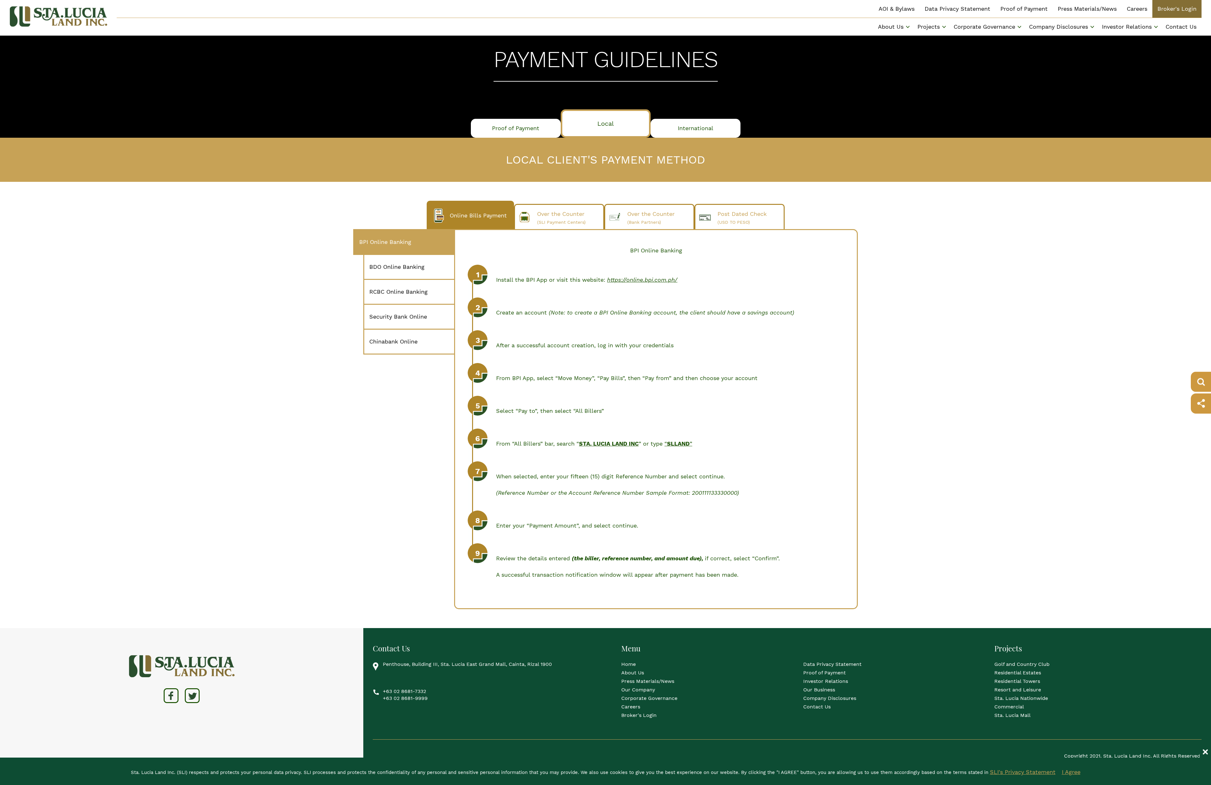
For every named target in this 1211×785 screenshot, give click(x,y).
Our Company (638, 690)
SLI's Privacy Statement (1023, 772)
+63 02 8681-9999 (405, 698)
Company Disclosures (829, 698)
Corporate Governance (649, 698)
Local (605, 123)
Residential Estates (1017, 673)
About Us (632, 673)
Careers (1137, 8)
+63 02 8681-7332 (404, 691)
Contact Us (1181, 26)
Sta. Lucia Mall (1012, 715)
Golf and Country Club (1022, 664)
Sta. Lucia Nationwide (1021, 698)
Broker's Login (1176, 8)
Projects (928, 26)
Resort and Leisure (1017, 690)
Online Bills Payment (478, 215)
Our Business (819, 690)
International (695, 128)
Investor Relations (1127, 26)
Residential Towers (1017, 681)
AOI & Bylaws (897, 8)
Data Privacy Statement (957, 8)
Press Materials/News (1087, 8)
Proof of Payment (1024, 8)
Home (628, 664)
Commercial (1009, 707)
